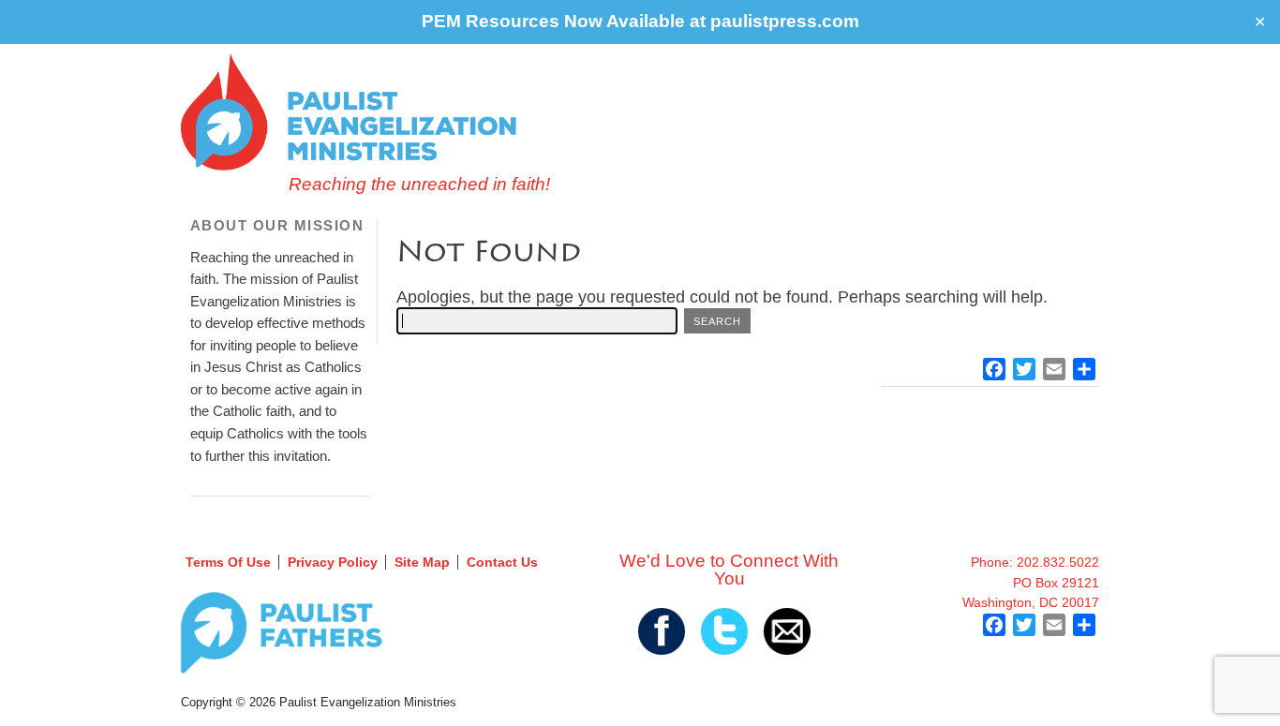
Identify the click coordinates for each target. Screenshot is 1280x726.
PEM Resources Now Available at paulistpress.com (640, 21)
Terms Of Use (228, 562)
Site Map (422, 562)
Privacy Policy (333, 562)
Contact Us (502, 562)
